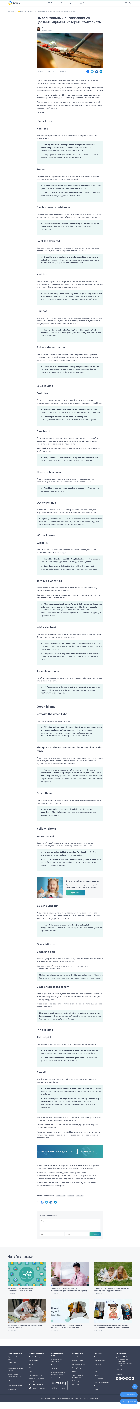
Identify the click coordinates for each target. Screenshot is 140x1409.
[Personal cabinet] (130, 3)
